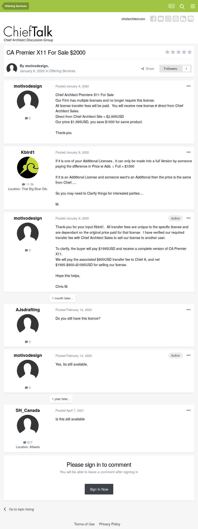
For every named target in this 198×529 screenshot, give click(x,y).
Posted (72, 86)
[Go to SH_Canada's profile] (28, 426)
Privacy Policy (109, 524)
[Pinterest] (176, 18)
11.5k (29, 184)
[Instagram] (168, 18)
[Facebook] (153, 18)
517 (29, 442)
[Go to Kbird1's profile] (28, 167)
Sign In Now (99, 489)
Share (149, 68)
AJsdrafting (28, 309)
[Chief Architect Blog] (191, 18)
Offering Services (62, 70)
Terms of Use (84, 524)
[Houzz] (183, 18)
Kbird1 (28, 152)
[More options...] (188, 86)
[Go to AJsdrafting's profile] (28, 325)
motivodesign (36, 65)
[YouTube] (161, 18)
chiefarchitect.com (133, 19)
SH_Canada (28, 410)
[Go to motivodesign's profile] (12, 68)
